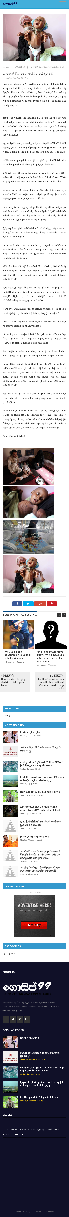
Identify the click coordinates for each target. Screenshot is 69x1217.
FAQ (28, 1212)
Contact (50, 1212)
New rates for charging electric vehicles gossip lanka (13, 682)
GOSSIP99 (20, 67)
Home (6, 67)
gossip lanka (10, 954)
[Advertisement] (34, 1175)
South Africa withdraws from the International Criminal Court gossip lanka (51, 684)
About (38, 1212)
